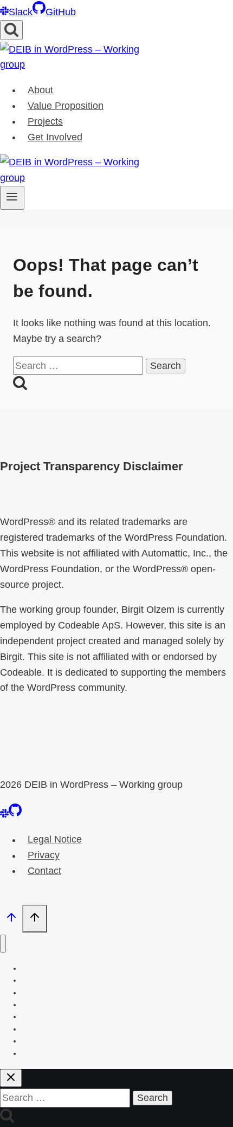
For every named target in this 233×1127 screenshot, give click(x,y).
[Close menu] (3, 944)
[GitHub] (15, 814)
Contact (44, 870)
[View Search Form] (11, 30)
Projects (45, 121)
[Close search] (11, 1078)
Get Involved (55, 137)
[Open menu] (12, 198)
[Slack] (4, 814)
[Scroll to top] (11, 919)
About (40, 90)
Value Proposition (65, 105)
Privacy (44, 855)
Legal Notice (55, 839)
